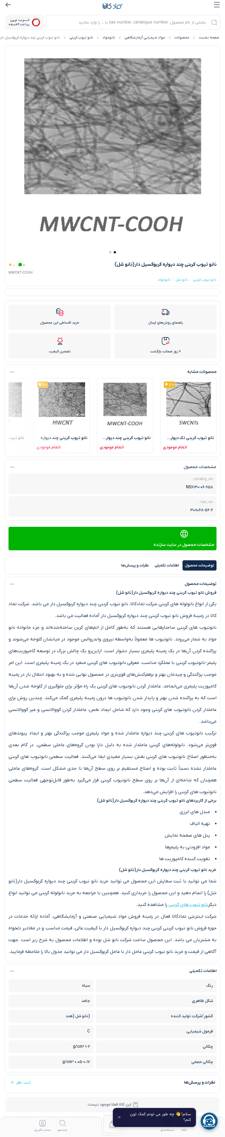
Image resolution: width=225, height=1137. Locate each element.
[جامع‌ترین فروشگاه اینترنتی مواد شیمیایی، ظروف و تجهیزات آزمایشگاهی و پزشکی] (112, 6)
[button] (115, 252)
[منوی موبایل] (216, 4)
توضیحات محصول (199, 565)
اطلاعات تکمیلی (167, 565)
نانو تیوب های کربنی (188, 905)
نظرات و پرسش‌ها (135, 565)
